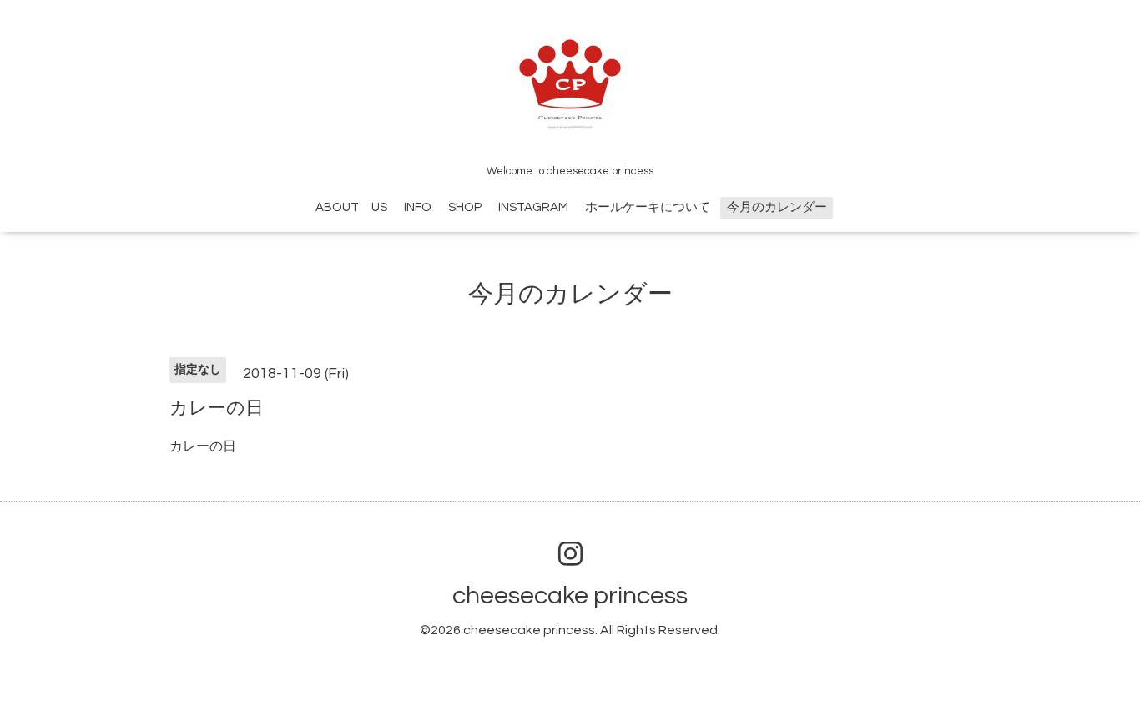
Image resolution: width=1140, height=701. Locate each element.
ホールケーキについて (647, 207)
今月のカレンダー (777, 207)
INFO (417, 207)
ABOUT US (351, 207)
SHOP (465, 207)
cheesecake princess (570, 595)
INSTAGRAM (533, 207)
